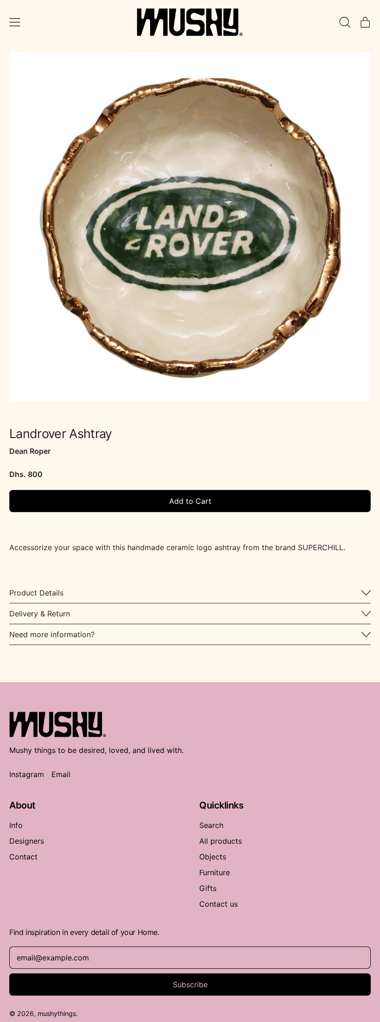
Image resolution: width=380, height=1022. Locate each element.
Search (211, 825)
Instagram (26, 774)
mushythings (57, 1013)
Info (16, 825)
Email (60, 774)
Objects (212, 856)
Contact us (218, 904)
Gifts (207, 888)
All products (220, 841)
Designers (26, 841)
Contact (23, 856)
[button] (190, 230)
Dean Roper (30, 451)
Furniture (214, 872)
